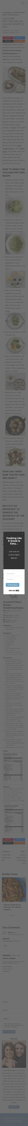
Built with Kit (14, 590)
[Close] (22, 533)
